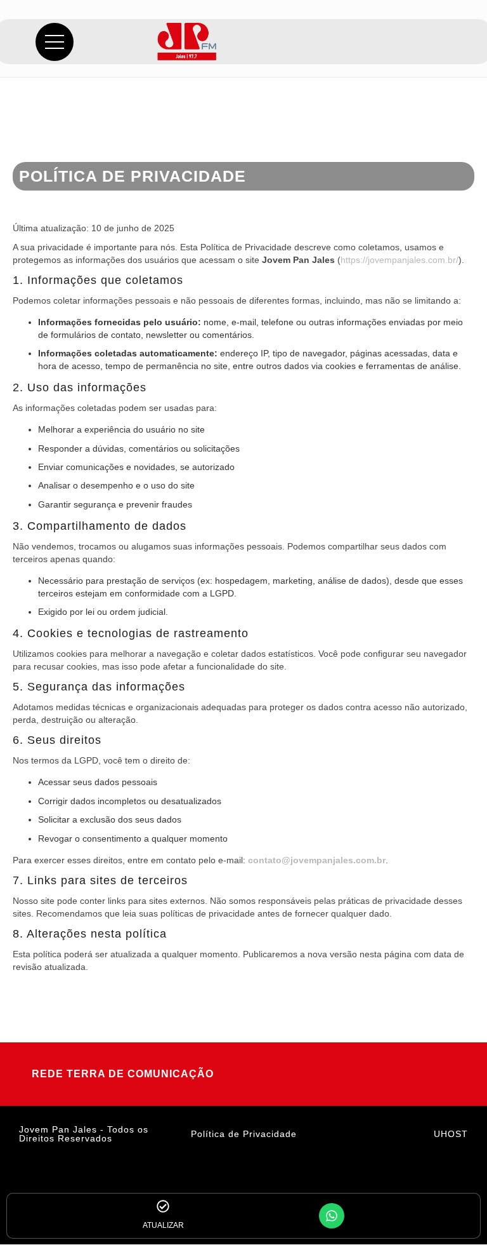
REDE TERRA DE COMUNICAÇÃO (123, 1073)
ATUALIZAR (163, 1225)
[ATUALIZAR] (163, 1206)
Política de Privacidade (244, 1134)
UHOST (451, 1134)
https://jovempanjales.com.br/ (399, 260)
